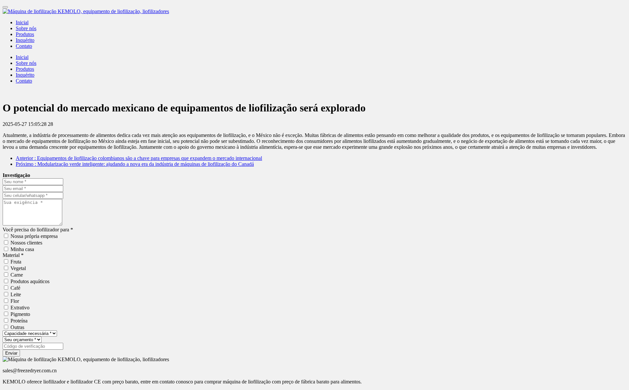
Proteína (19, 320)
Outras (17, 327)
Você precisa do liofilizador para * (38, 229)
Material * (13, 255)
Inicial (22, 22)
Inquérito (25, 40)
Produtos (25, 34)
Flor (14, 301)
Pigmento (20, 314)
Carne (16, 275)
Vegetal (18, 268)
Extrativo (19, 307)
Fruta (15, 261)
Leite (15, 294)
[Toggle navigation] (5, 7)
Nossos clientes (26, 242)
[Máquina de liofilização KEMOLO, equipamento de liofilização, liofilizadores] (314, 11)
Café (15, 288)
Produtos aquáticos (29, 281)
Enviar (11, 353)
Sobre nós (26, 28)
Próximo (135, 164)
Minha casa (22, 249)
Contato (24, 46)
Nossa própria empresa (34, 236)
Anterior (139, 158)
